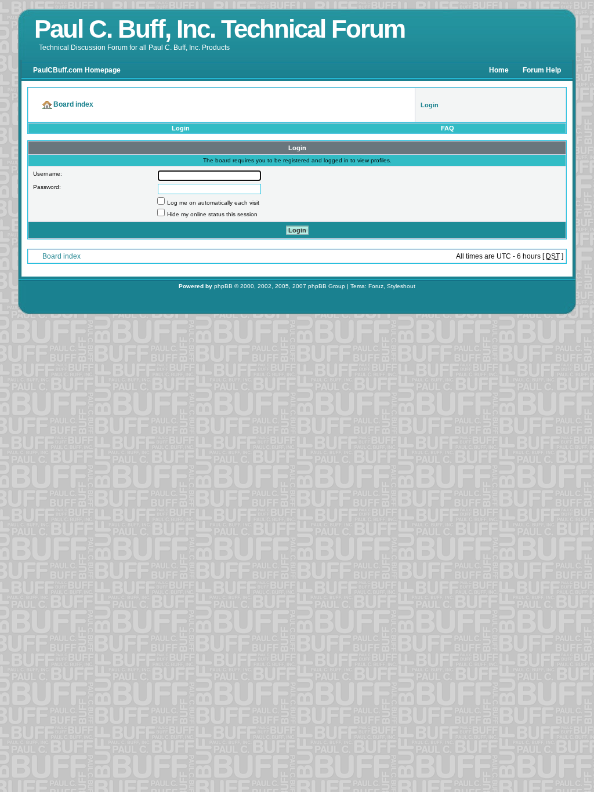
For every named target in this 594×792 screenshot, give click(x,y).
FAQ (447, 128)
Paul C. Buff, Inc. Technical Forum (219, 28)
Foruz (375, 286)
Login (181, 128)
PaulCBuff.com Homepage (77, 70)
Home (499, 70)
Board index (61, 256)
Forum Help (542, 70)
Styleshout (401, 286)
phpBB (223, 286)
